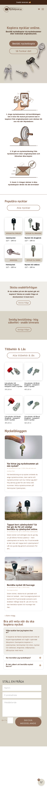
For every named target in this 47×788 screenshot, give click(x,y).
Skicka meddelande (28, 722)
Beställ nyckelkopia (23, 43)
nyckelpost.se (13, 468)
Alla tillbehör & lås (23, 355)
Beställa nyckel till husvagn (21, 585)
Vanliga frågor (23, 329)
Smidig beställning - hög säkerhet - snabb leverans (23, 321)
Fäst (13, 471)
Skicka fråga (23, 303)
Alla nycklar (23, 207)
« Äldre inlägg (10, 616)
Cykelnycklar (34, 531)
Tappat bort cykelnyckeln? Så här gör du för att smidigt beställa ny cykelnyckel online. (22, 527)
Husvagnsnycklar (12, 590)
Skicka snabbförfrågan (23, 287)
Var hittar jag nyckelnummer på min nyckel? (22, 464)
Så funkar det (23, 51)
